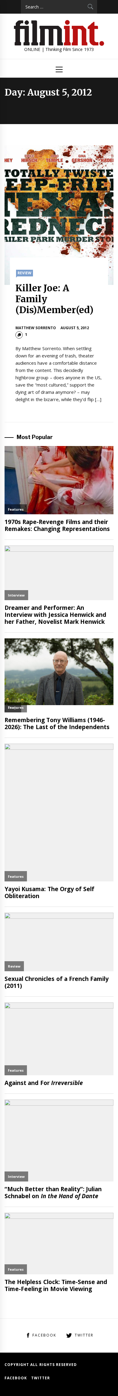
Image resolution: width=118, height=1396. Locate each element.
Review (24, 272)
